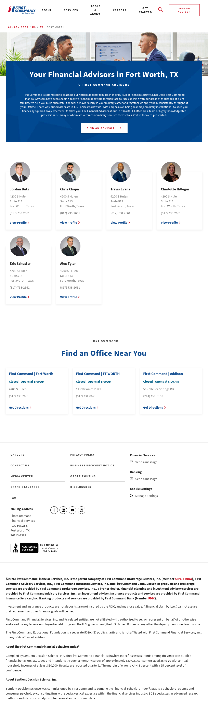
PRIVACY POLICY (82, 454)
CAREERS (18, 454)
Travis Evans (120, 189)
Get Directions (19, 407)
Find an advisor (184, 10)
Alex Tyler (68, 263)
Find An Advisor (101, 128)
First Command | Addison (163, 373)
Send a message (146, 462)
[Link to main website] (22, 10)
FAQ (13, 497)
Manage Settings (146, 496)
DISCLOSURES (80, 487)
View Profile (18, 222)
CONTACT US (20, 465)
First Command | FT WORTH (98, 373)
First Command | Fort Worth (31, 373)
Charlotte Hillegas (175, 189)
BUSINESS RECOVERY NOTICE (92, 465)
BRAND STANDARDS (25, 487)
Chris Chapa (69, 189)
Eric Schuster (20, 263)
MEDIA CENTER (22, 476)
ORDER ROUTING (83, 476)
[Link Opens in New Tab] (36, 552)
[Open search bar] (160, 10)
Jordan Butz (19, 189)
